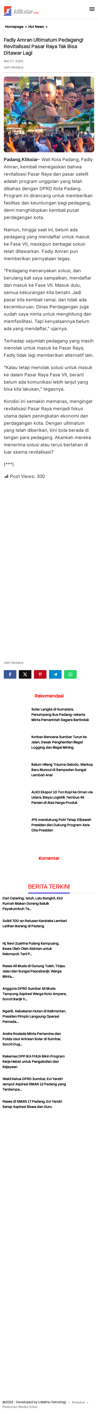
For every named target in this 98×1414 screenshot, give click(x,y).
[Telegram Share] (55, 674)
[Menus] (91, 9)
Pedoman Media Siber (20, 1407)
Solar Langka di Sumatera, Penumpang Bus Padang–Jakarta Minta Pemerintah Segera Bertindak (60, 714)
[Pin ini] (40, 674)
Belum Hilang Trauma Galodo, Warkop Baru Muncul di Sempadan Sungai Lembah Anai (62, 769)
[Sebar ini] (10, 674)
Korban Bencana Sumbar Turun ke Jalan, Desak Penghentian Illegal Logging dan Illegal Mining (59, 742)
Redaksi (78, 1402)
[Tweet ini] (25, 674)
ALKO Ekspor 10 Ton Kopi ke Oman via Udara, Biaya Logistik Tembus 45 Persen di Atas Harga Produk (62, 797)
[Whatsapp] (70, 674)
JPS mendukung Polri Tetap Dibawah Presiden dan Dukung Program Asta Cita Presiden (61, 824)
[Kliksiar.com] (21, 10)
